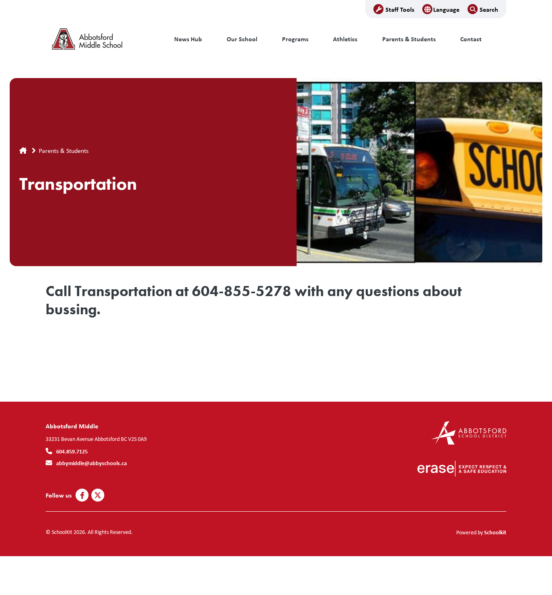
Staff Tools (400, 9)
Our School (242, 39)
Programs (295, 39)
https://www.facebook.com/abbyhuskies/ (82, 495)
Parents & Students (409, 39)
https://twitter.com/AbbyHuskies (97, 495)
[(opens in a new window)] (469, 432)
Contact (471, 39)
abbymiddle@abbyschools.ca (91, 463)
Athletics (345, 39)
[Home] (100, 39)
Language (446, 9)
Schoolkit (495, 532)
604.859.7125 (72, 451)
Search (489, 9)
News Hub (188, 39)
